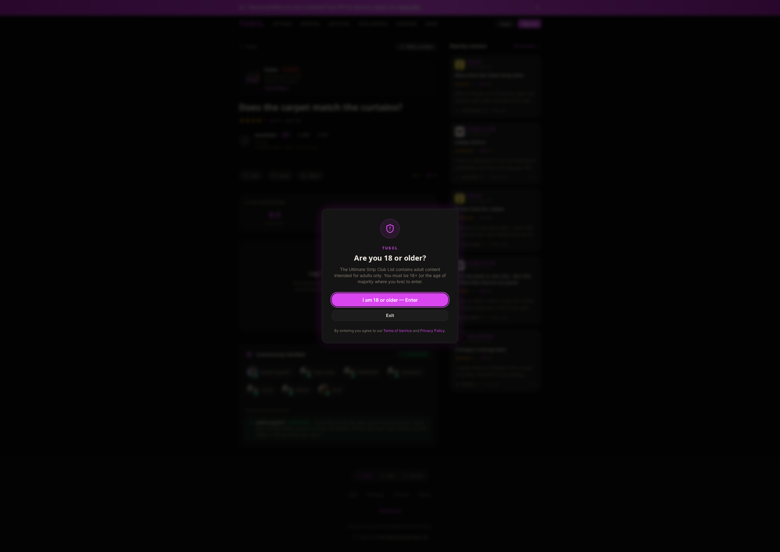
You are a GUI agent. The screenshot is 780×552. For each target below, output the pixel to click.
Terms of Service (397, 330)
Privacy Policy (432, 330)
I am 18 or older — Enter (390, 300)
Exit (390, 315)
